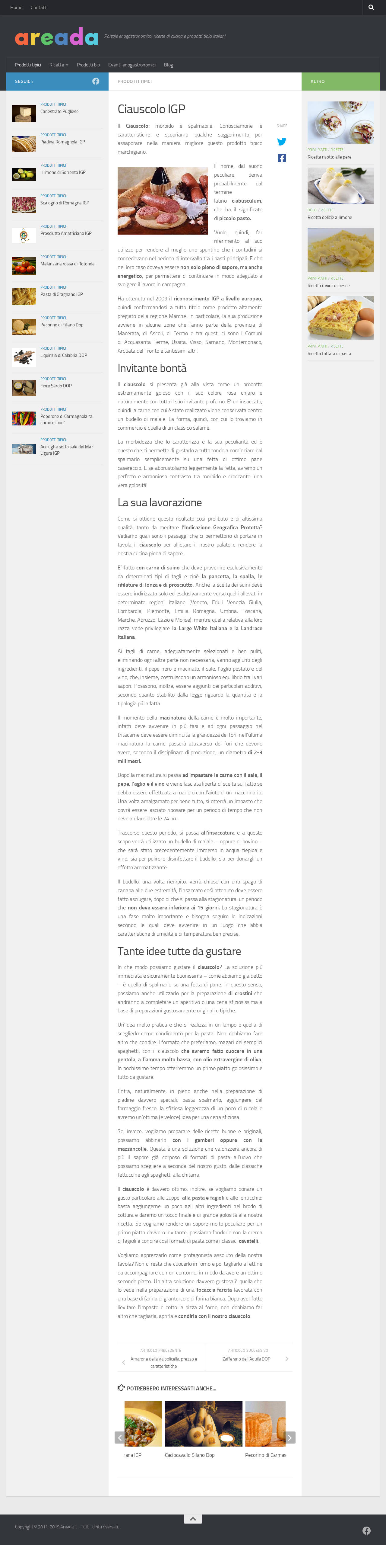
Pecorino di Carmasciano (271, 1455)
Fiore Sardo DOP (56, 386)
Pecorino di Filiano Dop (62, 325)
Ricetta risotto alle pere (330, 157)
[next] (289, 1437)
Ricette (56, 65)
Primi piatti (317, 150)
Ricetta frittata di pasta (329, 353)
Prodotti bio (88, 65)
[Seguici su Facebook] (96, 81)
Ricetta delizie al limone (330, 217)
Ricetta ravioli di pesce (329, 285)
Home (16, 7)
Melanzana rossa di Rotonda (67, 264)
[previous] (121, 1437)
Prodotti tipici (28, 65)
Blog (168, 65)
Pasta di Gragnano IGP (61, 294)
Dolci (312, 210)
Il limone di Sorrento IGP (63, 172)
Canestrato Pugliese (59, 111)
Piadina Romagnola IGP (62, 142)
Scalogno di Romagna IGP (64, 203)
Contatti (39, 7)
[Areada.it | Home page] (56, 36)
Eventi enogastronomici (132, 65)
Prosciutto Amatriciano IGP (66, 233)
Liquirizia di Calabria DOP (63, 355)
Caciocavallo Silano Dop (190, 1455)
